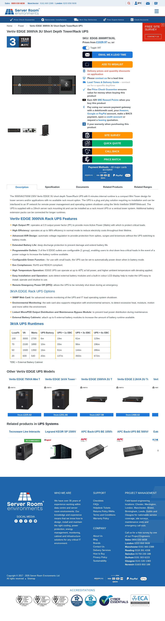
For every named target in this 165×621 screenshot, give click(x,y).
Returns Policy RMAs (104, 511)
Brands (96, 543)
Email (148, 3)
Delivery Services (102, 550)
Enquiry (156, 3)
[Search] (129, 3)
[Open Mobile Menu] (157, 11)
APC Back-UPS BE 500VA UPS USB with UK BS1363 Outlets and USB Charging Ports (133, 431)
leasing (102, 120)
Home (9, 26)
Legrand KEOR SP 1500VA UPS (61, 431)
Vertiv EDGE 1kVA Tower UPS (61, 379)
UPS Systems (48, 424)
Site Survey (112, 135)
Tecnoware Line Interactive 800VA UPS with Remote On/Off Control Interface (25, 431)
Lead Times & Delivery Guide (103, 82)
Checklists (98, 500)
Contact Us (153, 37)
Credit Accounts (141, 20)
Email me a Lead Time (112, 54)
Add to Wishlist (112, 64)
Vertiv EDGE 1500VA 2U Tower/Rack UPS (97, 379)
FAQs (96, 504)
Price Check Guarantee (104, 89)
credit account (114, 117)
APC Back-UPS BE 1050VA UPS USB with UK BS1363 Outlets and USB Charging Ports (97, 431)
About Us (97, 536)
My (138, 3)
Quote (112, 143)
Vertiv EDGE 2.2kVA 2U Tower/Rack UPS (133, 379)
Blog (95, 539)
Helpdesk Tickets (101, 507)
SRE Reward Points (108, 100)
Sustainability (100, 560)
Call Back (112, 151)
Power (21, 26)
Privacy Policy (100, 557)
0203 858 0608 (69, 3)
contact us (101, 78)
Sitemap (31, 578)
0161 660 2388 (46, 3)
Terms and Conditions (104, 515)
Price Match (112, 159)
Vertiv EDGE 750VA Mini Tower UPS (25, 379)
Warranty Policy (101, 518)
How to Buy (99, 553)
